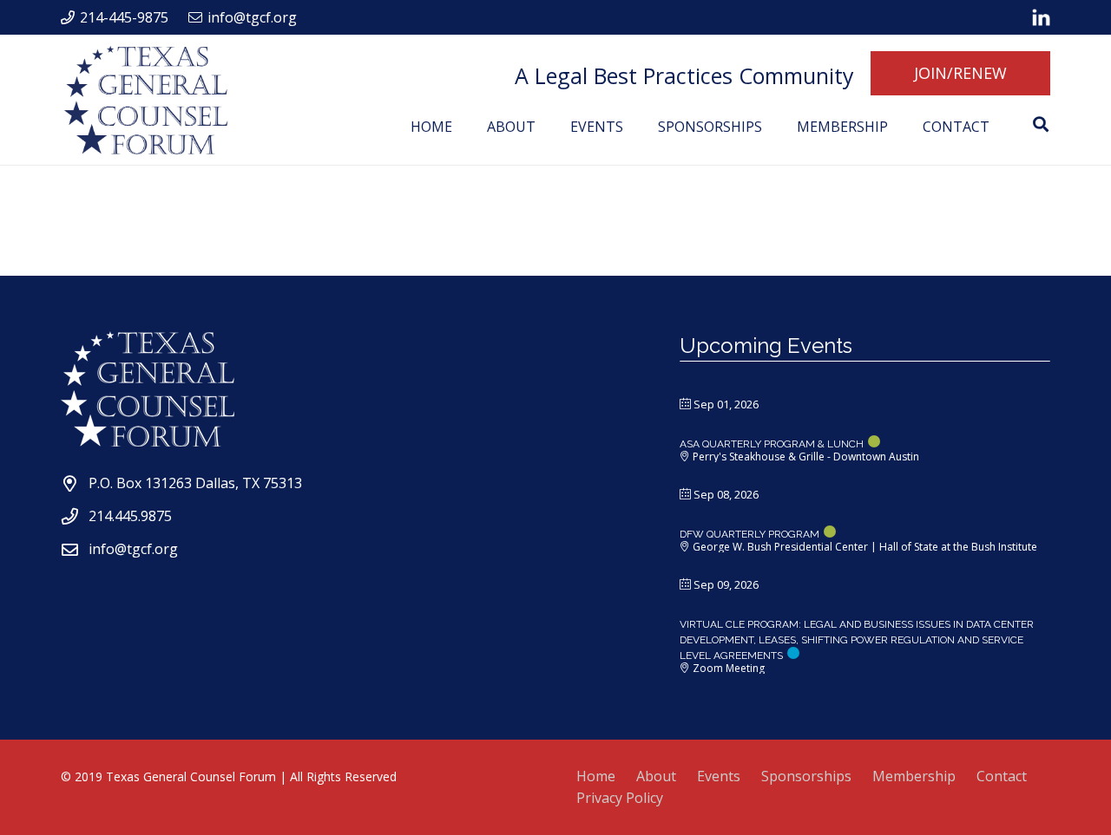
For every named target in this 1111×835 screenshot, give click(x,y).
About (656, 776)
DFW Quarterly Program (749, 534)
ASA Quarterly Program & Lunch (772, 444)
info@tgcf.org (133, 548)
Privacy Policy (619, 797)
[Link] (1041, 17)
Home (595, 776)
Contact (1001, 776)
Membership (914, 776)
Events (718, 776)
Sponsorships (806, 776)
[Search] (1040, 124)
